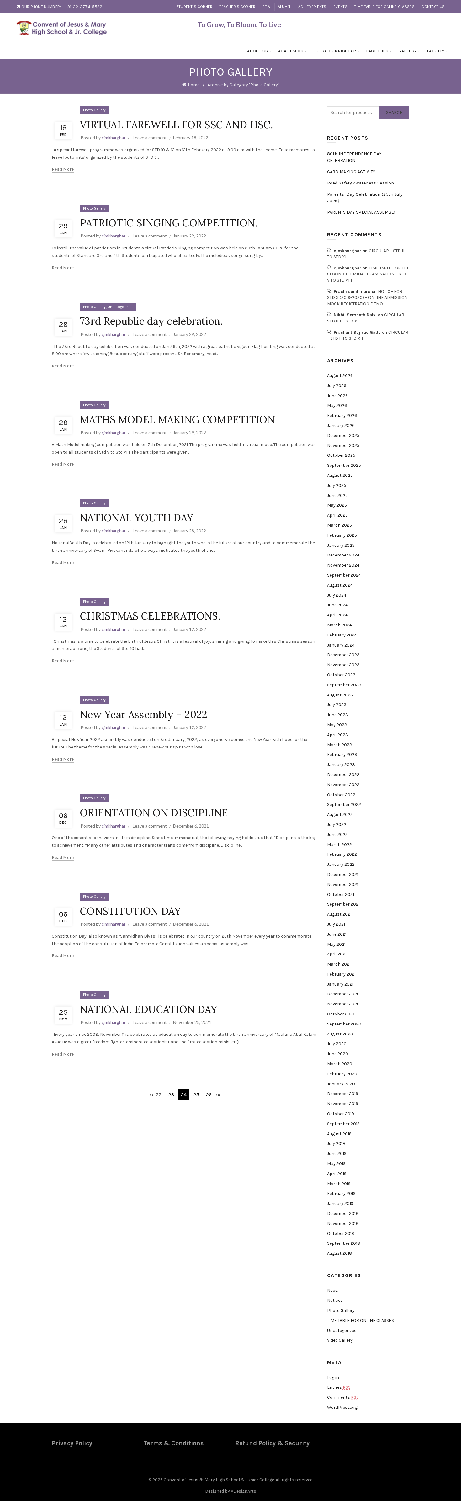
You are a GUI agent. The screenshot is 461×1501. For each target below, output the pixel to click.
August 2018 (339, 1253)
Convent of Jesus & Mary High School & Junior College (219, 1479)
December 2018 (342, 1213)
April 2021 (337, 954)
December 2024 (343, 555)
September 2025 (344, 465)
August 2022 (340, 814)
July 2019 (336, 1143)
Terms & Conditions (174, 1443)
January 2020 (341, 1084)
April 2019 (337, 1173)
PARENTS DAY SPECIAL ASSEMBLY (361, 212)
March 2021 (339, 964)
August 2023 (340, 695)
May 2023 (337, 724)
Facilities (377, 51)
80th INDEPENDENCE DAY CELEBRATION (354, 157)
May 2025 (337, 505)
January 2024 (341, 645)
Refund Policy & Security (272, 1443)
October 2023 (341, 675)
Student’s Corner (194, 6)
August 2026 (340, 375)
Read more (63, 169)
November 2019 (342, 1103)
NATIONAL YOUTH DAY (136, 517)
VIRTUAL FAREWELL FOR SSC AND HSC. (176, 124)
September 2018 (343, 1243)
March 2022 (339, 844)
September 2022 (344, 804)
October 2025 (341, 455)
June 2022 (337, 834)
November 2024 (343, 565)
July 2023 (337, 704)
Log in (333, 1377)
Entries (339, 1387)
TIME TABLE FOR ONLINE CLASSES (384, 6)
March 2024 (339, 625)
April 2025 (337, 515)
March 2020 (339, 1064)
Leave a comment (150, 137)
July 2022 (336, 824)
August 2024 (340, 585)
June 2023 (337, 714)
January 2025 (341, 545)
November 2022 (343, 784)
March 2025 (339, 525)
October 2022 (341, 794)
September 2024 (344, 575)
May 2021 (336, 944)
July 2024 (336, 595)
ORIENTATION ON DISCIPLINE (154, 812)
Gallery (407, 51)
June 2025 (337, 495)
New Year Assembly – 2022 (143, 714)
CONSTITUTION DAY (130, 911)
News (332, 1290)
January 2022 (341, 864)
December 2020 (343, 994)
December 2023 (343, 654)
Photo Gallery (94, 110)
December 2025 (343, 435)
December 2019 (342, 1093)
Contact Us (433, 6)
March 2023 (339, 745)
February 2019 (341, 1193)
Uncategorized (120, 307)
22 (159, 1095)
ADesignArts (243, 1491)
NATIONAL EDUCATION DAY (149, 1009)
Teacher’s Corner (238, 6)
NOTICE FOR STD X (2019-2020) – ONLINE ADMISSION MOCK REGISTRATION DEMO (367, 297)
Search (394, 112)
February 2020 (342, 1074)
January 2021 (340, 984)
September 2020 (344, 1024)
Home (193, 85)
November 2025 (343, 445)
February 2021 (341, 974)
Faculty (436, 51)
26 (209, 1095)
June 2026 (337, 395)
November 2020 (343, 1004)
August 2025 (340, 475)
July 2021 (336, 924)
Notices (335, 1300)
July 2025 (336, 485)
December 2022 (343, 774)
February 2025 (342, 535)
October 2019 (340, 1113)
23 (171, 1095)
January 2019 (340, 1203)
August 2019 (339, 1133)
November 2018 (342, 1223)
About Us (257, 51)
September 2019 (343, 1123)
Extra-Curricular (334, 51)
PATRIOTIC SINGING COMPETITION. (168, 222)
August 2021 (339, 914)
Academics (291, 51)
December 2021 (342, 874)
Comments (343, 1397)
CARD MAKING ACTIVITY (351, 171)
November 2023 (343, 665)
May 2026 (337, 405)
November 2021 (342, 884)
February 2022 (342, 854)
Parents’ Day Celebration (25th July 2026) (365, 198)
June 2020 (337, 1054)
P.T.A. (266, 6)
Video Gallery (340, 1340)
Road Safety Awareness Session (360, 183)
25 (196, 1095)
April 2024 (337, 615)
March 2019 (339, 1183)
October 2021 (340, 894)
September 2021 (343, 904)
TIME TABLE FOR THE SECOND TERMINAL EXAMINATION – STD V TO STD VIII (368, 274)
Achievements (312, 6)
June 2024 (337, 605)
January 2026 (341, 425)
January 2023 (341, 764)
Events (340, 6)
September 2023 (344, 685)
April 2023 (337, 734)
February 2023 (342, 754)
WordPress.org (342, 1407)
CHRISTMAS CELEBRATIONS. (150, 615)
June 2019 (337, 1153)
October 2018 (340, 1233)
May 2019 (336, 1163)
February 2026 (342, 415)
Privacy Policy (72, 1443)
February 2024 (342, 635)
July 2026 (336, 385)
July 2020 (337, 1043)
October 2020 (341, 1014)
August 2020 (340, 1034)
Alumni (284, 6)
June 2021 (337, 934)
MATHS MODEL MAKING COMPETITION (177, 419)
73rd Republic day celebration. (151, 321)
